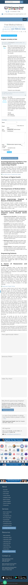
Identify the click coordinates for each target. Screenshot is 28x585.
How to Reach (6, 493)
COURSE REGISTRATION (9, 528)
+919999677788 (15, 11)
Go (21, 2)
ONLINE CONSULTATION (9, 551)
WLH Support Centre (7, 521)
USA (24, 31)
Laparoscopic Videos (7, 537)
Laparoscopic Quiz (6, 541)
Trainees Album (6, 549)
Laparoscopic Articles (7, 539)
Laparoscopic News (7, 547)
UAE (20, 31)
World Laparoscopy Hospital (12, 583)
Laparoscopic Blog (6, 543)
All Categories (11, 42)
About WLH (5, 489)
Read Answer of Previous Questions (9, 35)
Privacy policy (6, 505)
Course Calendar (6, 495)
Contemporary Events (7, 523)
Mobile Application (6, 535)
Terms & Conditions (7, 503)
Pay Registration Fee (7, 515)
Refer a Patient (6, 513)
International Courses (7, 525)
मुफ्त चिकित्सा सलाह (18, 29)
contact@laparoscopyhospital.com (15, 14)
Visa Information (6, 519)
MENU (25, 20)
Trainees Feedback (7, 501)
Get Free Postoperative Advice (10, 158)
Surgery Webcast (6, 545)
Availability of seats (7, 497)
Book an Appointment (7, 511)
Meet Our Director (6, 499)
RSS (5, 419)
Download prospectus (8, 410)
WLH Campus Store (7, 517)
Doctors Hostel (6, 491)
